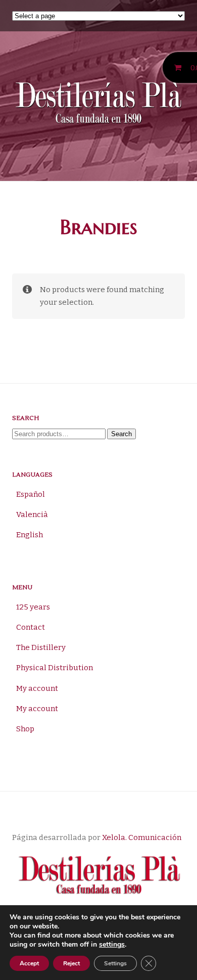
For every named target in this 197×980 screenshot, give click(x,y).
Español (30, 494)
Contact (30, 627)
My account (37, 688)
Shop (25, 728)
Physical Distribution (54, 667)
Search (121, 434)
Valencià (32, 514)
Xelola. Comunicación (141, 837)
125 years (33, 607)
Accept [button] (29, 963)
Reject (71, 963)
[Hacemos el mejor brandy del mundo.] (98, 104)
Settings (115, 963)
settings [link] (112, 944)
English (29, 534)
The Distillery (41, 647)
